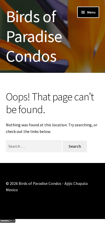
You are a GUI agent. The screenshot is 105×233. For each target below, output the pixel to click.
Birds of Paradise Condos (34, 36)
